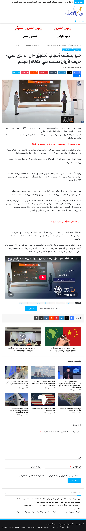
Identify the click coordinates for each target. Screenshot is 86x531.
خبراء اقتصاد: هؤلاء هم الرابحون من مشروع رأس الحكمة (70, 409)
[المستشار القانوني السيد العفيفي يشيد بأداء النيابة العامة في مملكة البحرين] (16, 373)
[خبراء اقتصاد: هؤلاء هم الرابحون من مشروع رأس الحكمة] (69, 399)
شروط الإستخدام (13, 527)
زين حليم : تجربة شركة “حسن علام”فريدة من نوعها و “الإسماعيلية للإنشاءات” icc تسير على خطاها (48, 499)
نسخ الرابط (30, 308)
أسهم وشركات (69, 303)
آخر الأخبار (70, 45)
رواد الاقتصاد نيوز (50, 524)
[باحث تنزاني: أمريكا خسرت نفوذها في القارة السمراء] (43, 399)
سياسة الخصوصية (49, 527)
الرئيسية (77, 45)
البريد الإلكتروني (75, 467)
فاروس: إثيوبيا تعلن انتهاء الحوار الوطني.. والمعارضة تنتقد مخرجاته (58, 502)
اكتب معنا (23, 527)
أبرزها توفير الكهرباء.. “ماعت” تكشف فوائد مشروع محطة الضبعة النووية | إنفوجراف (43, 383)
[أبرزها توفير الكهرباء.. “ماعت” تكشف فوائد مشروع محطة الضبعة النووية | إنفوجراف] (43, 373)
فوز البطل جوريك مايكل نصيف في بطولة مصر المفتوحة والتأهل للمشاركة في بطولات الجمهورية (39, 2)
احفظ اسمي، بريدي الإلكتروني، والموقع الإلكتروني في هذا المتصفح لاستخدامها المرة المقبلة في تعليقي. (48, 476)
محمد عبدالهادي (23, 303)
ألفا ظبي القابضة (60, 303)
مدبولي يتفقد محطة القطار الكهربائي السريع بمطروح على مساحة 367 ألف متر (19, 410)
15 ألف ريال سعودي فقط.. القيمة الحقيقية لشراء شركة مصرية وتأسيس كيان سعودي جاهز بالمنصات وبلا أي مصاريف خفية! (69, 384)
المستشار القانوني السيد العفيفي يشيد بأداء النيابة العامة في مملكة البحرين (17, 383)
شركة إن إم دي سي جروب (42, 303)
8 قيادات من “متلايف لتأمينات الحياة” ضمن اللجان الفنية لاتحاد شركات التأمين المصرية (51, 505)
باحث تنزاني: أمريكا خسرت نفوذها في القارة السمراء (43, 409)
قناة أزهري (31, 303)
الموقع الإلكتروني (36, 467)
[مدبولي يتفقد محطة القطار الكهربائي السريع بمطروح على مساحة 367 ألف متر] (16, 399)
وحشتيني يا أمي (75, 508)
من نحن (40, 527)
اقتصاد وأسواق (67, 50)
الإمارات (53, 303)
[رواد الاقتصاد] (74, 11)
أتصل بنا (4, 527)
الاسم (79, 458)
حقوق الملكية (32, 527)
